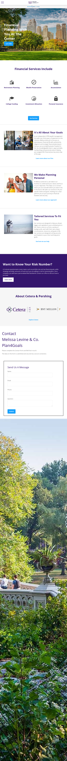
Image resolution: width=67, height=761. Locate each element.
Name (9, 371)
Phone (10, 390)
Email (9, 380)
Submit (11, 411)
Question (10, 399)
